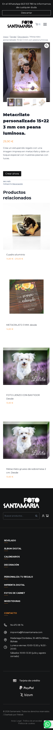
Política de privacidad (32, 721)
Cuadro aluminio (15, 254)
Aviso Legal (16, 721)
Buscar (37, 515)
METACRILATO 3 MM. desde (21, 325)
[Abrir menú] (46, 24)
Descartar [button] (26, 12)
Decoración (17, 184)
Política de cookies (26, 723)
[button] (46, 45)
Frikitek (20, 715)
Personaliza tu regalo (18, 577)
